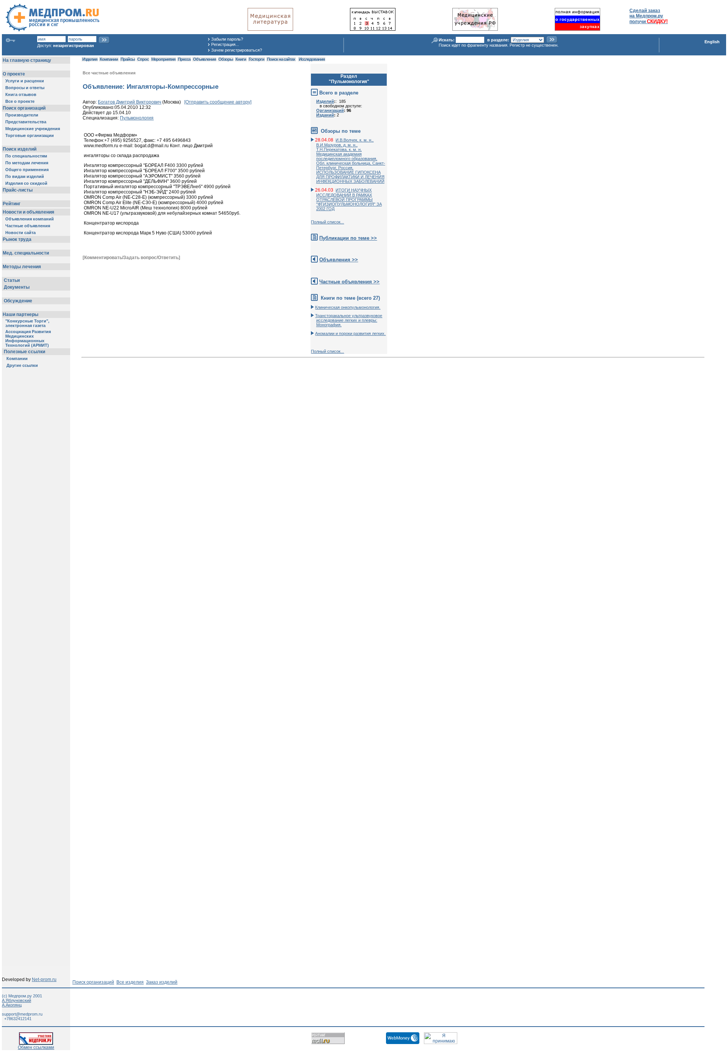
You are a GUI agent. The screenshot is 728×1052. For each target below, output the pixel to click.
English (712, 41)
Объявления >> (338, 260)
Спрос (142, 59)
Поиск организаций (93, 982)
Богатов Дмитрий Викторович (129, 102)
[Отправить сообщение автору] (217, 102)
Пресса (184, 59)
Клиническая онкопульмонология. (347, 307)
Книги (241, 59)
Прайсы (127, 59)
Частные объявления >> (349, 282)
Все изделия (130, 982)
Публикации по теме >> (348, 238)
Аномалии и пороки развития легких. (350, 333)
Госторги (256, 59)
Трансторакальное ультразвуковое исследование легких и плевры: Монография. (348, 320)
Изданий (325, 115)
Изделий (325, 101)
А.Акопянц (12, 1005)
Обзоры (226, 59)
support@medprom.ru (22, 1014)
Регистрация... (225, 44)
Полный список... (327, 222)
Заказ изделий (161, 982)
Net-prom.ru (44, 979)
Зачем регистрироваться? (236, 50)
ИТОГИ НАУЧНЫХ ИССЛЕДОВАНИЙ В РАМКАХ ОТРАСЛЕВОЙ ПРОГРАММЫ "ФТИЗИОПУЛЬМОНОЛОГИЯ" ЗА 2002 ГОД (349, 199)
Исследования (311, 59)
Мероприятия (163, 59)
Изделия (90, 59)
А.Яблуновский (16, 1000)
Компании (109, 59)
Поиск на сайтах (281, 59)
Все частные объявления (109, 73)
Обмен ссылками (36, 1047)
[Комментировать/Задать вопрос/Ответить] (131, 257)
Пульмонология (137, 118)
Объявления (204, 59)
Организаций (330, 110)
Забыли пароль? (227, 39)
